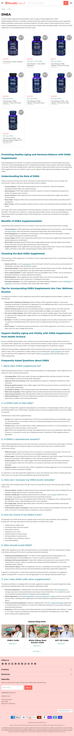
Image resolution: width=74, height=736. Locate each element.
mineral (61, 603)
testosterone (12, 231)
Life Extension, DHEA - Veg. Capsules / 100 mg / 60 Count (60, 102)
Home (3, 9)
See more (36, 651)
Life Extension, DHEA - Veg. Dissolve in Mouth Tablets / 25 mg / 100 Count (12, 140)
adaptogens (8, 284)
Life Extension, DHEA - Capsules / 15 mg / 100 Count (60, 65)
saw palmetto (44, 596)
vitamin (53, 603)
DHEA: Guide (13, 640)
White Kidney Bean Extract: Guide (37, 641)
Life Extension (6, 63)
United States (64, 711)
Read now (12, 644)
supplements (27, 264)
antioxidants (67, 281)
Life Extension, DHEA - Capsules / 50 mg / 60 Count (35, 102)
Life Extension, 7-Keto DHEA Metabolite (36, 65)
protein (54, 495)
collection (46, 354)
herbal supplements (28, 596)
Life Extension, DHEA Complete (13, 62)
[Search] (65, 3)
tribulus (53, 596)
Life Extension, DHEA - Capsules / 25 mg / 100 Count (12, 102)
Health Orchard (55, 351)
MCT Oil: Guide (61, 640)
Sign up (28, 688)
